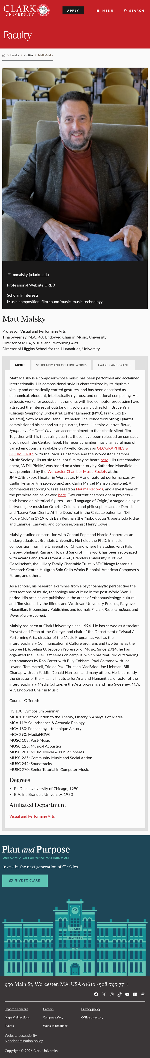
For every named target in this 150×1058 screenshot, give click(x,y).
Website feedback (55, 1026)
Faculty (18, 34)
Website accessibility (21, 1035)
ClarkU (3, 55)
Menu (108, 10)
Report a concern (16, 1009)
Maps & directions (17, 1017)
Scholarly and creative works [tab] (61, 365)
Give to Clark (27, 880)
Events (9, 1026)
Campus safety (53, 1017)
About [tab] (20, 365)
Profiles (28, 55)
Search (137, 10)
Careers (48, 1009)
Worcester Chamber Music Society (77, 471)
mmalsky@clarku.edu (31, 274)
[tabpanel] (75, 597)
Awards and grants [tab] (114, 365)
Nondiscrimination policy (24, 1040)
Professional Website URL (29, 284)
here (104, 459)
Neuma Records (89, 488)
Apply (73, 10)
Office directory (92, 1017)
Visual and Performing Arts (32, 816)
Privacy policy (90, 1009)
